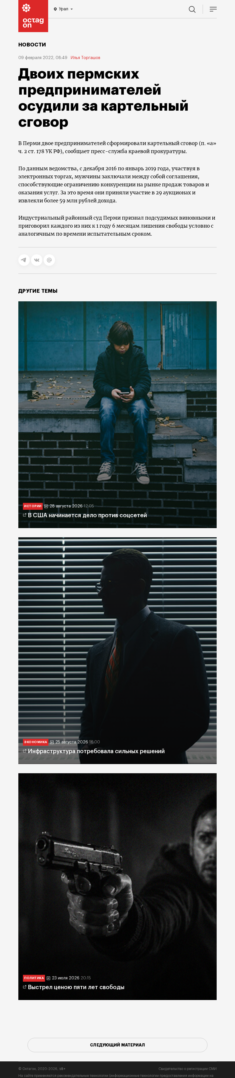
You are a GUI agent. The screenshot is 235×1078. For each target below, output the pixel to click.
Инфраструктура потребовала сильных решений (96, 751)
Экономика (35, 742)
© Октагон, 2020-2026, (42, 1069)
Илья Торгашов (85, 58)
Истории (33, 506)
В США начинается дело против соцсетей (87, 515)
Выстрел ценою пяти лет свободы (76, 987)
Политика (34, 978)
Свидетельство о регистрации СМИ (187, 1069)
